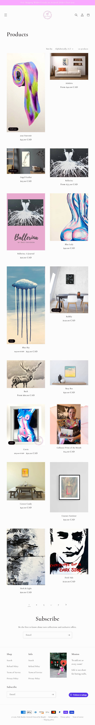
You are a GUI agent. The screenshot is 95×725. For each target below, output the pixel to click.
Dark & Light (26, 588)
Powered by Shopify (39, 717)
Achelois (69, 83)
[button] (6, 15)
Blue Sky (26, 347)
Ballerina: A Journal (25, 254)
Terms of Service (14, 672)
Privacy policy (65, 717)
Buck (26, 391)
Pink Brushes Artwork (24, 717)
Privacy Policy (12, 678)
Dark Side (69, 578)
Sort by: (49, 49)
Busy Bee (69, 388)
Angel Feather (26, 177)
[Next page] (66, 605)
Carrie (26, 449)
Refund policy (53, 717)
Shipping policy (49, 720)
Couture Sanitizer (69, 516)
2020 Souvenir (26, 135)
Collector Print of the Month (69, 448)
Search (9, 660)
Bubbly (69, 316)
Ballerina (69, 180)
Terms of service (78, 717)
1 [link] (29, 604)
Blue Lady (69, 244)
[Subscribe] (69, 635)
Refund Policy (12, 666)
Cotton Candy (26, 504)
